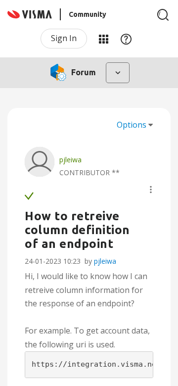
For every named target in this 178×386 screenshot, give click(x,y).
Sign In (64, 38)
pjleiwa (105, 261)
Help (126, 38)
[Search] (163, 14)
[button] (151, 189)
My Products (103, 38)
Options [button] (131, 124)
